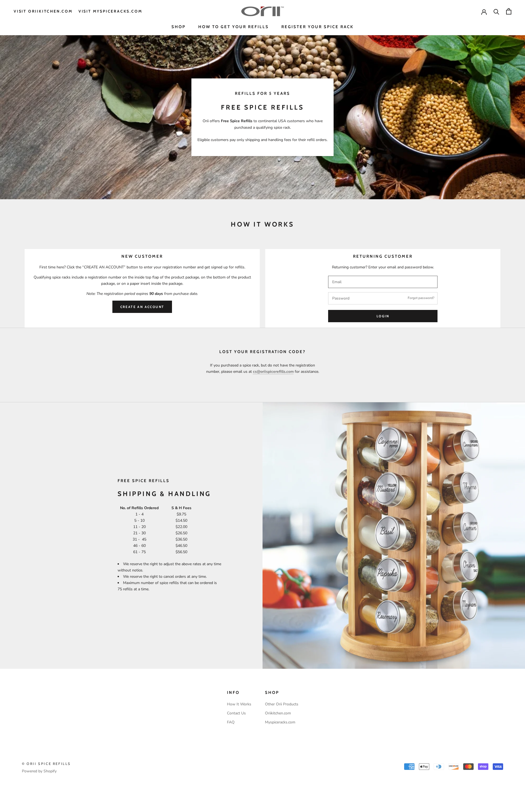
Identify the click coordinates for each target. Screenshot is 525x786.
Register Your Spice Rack (317, 26)
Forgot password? (421, 298)
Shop (178, 26)
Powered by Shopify (39, 771)
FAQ (231, 722)
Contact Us (236, 713)
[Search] (496, 11)
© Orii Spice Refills (46, 763)
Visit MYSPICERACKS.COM (110, 11)
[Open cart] (508, 11)
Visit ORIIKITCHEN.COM (43, 11)
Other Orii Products (281, 704)
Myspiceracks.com (280, 722)
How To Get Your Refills (233, 26)
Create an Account (142, 307)
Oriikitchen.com (278, 713)
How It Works (239, 704)
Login (383, 316)
